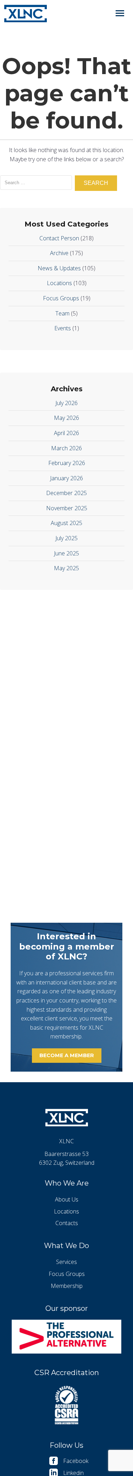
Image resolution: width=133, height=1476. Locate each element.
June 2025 (66, 553)
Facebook (75, 1461)
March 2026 (66, 448)
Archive (59, 253)
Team (62, 313)
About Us (66, 1199)
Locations (59, 283)
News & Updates (59, 268)
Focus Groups (61, 298)
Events (62, 328)
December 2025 (66, 493)
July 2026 (66, 403)
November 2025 (66, 508)
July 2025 (66, 538)
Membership (67, 1286)
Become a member (66, 1055)
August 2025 (66, 523)
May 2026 (66, 418)
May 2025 (66, 568)
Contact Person (59, 238)
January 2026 (66, 478)
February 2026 (66, 463)
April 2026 (66, 433)
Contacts (66, 1223)
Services (66, 1262)
